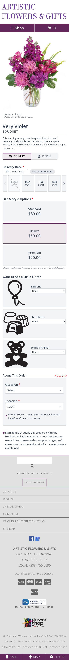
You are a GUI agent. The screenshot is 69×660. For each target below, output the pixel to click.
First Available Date (42, 171)
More (7, 148)
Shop (19, 28)
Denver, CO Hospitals (52, 635)
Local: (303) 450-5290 (34, 565)
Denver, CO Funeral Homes (19, 635)
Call (12, 657)
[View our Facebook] (31, 540)
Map (36, 657)
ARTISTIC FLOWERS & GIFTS (34, 11)
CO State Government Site (48, 641)
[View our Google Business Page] (37, 540)
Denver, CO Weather (16, 641)
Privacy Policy (11, 647)
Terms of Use (58, 647)
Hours (59, 657)
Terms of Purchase (35, 647)
